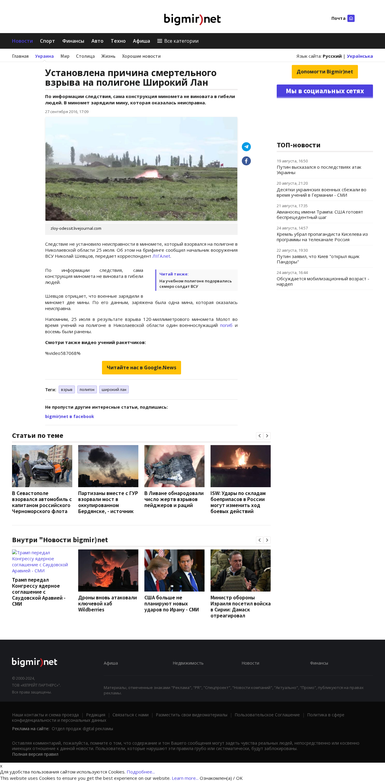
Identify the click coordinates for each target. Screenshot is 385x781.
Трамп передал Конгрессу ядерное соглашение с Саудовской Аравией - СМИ (39, 591)
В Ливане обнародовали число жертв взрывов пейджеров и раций (174, 499)
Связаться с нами (130, 715)
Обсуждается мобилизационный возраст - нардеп (323, 281)
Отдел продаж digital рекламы (82, 728)
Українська (360, 56)
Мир (64, 56)
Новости (22, 41)
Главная (20, 56)
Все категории (181, 41)
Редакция (95, 715)
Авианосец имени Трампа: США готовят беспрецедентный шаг (320, 214)
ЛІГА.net (161, 256)
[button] (259, 435)
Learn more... (185, 778)
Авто (97, 41)
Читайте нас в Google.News (141, 367)
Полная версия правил (35, 754)
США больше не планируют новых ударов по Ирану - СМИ (171, 603)
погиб (226, 325)
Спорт (47, 41)
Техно (118, 41)
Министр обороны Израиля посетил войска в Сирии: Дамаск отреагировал (241, 606)
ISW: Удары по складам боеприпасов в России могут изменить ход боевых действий (238, 502)
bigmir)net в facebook (69, 416)
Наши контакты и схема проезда (45, 715)
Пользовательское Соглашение (267, 715)
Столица (85, 56)
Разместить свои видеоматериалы (191, 715)
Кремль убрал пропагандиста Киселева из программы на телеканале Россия (322, 236)
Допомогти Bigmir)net (325, 71)
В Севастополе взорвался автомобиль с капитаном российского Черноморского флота (42, 502)
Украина (44, 56)
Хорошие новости (141, 56)
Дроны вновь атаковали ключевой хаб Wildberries (107, 603)
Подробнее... (141, 772)
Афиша (141, 41)
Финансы (73, 41)
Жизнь (108, 56)
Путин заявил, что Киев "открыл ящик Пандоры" (318, 259)
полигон (87, 389)
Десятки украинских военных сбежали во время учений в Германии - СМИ (321, 192)
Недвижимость (188, 663)
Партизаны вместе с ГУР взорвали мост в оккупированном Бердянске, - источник (108, 502)
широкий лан (114, 389)
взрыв (66, 389)
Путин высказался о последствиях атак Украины (319, 169)
